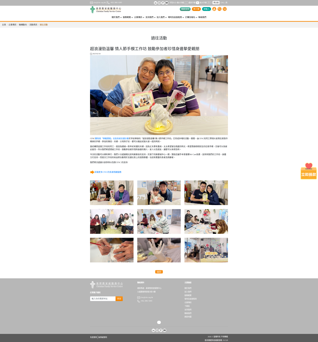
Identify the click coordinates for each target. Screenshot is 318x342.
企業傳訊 (12, 25)
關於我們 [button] (116, 17)
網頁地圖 (187, 317)
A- (186, 2)
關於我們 (187, 288)
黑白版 (216, 3)
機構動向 (23, 25)
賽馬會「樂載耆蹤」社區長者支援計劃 (112, 138)
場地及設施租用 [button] (175, 17)
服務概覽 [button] (127, 17)
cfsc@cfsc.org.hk (99, 2)
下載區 (187, 306)
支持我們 (187, 310)
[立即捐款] (308, 171)
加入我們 (187, 292)
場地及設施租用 (190, 299)
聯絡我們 (202, 17)
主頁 (4, 25)
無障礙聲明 (102, 337)
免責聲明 (93, 337)
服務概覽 (187, 295)
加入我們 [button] (161, 17)
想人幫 (196, 9)
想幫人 (207, 9)
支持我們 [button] (149, 17)
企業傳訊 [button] (138, 17)
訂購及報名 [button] (190, 17)
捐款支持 (185, 9)
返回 (159, 272)
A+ (209, 2)
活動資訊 (33, 25)
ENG (222, 3)
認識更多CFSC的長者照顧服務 (108, 172)
